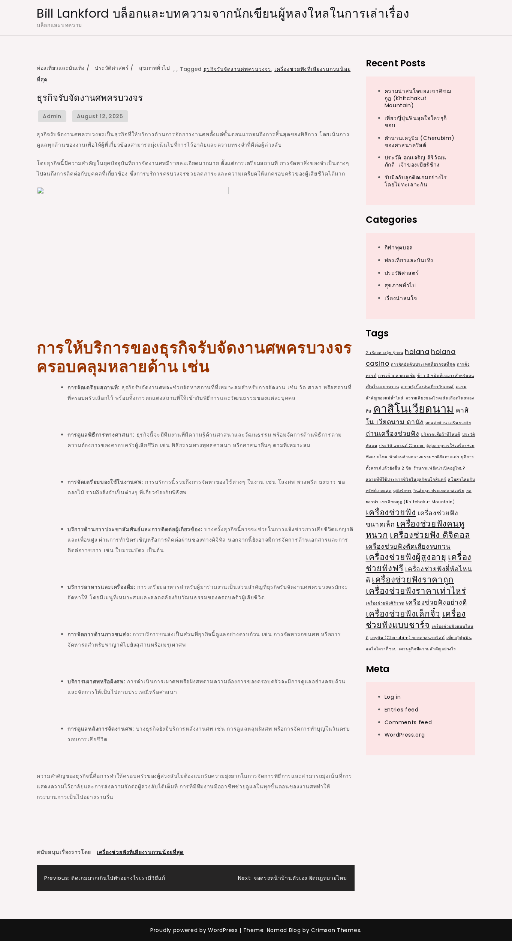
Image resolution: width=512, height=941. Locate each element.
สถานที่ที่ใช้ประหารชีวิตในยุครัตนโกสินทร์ (406, 479)
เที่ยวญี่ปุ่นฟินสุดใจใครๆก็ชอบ (416, 121)
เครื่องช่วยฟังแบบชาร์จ (416, 619)
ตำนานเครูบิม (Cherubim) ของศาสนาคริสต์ (420, 141)
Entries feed (402, 709)
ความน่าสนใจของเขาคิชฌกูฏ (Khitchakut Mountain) (418, 98)
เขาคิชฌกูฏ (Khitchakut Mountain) (417, 501)
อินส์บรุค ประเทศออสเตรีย (438, 490)
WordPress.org (405, 734)
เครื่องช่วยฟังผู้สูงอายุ (406, 557)
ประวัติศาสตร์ (112, 68)
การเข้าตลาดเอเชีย (397, 375)
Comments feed (408, 722)
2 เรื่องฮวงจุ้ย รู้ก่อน (384, 352)
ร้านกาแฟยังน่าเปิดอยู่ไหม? (439, 468)
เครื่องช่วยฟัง (391, 512)
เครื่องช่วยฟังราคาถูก (413, 579)
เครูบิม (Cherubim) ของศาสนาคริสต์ (407, 637)
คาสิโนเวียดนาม (413, 408)
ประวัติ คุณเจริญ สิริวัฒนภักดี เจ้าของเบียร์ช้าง (416, 161)
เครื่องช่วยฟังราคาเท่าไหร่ (416, 590)
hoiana (417, 351)
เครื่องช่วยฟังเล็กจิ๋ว (403, 613)
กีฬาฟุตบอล (399, 247)
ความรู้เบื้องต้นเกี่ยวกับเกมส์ (427, 386)
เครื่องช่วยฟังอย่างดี (436, 601)
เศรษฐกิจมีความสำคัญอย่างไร (427, 648)
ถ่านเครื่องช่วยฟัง (392, 433)
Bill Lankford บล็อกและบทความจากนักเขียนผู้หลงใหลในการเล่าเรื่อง (223, 13)
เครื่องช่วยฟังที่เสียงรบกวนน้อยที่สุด (140, 852)
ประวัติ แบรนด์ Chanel (402, 445)
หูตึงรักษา (402, 490)
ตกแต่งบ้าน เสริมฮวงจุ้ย (448, 422)
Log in (393, 696)
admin (52, 116)
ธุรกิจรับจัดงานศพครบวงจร (237, 69)
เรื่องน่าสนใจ (401, 298)
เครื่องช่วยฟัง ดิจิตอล (430, 534)
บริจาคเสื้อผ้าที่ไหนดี (440, 434)
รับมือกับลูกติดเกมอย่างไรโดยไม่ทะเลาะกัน (416, 180)
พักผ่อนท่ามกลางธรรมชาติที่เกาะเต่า (424, 456)
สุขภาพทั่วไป (154, 68)
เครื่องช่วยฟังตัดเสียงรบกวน (408, 546)
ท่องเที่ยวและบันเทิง (61, 68)
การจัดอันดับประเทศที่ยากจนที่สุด (423, 364)
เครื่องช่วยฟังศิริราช (385, 603)
